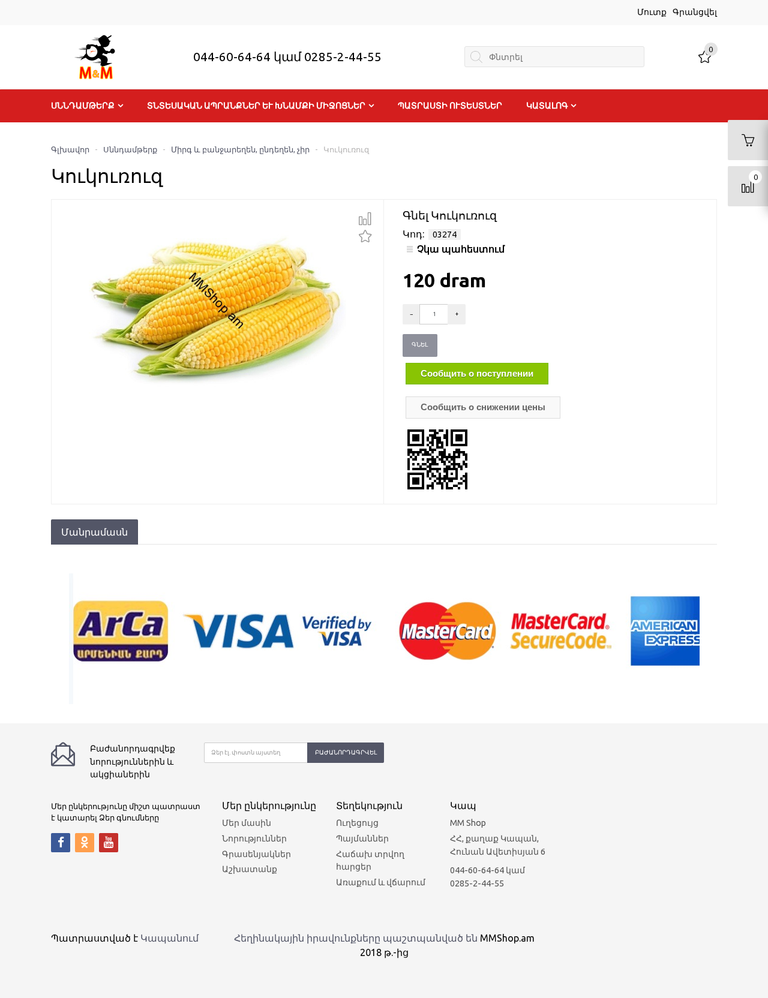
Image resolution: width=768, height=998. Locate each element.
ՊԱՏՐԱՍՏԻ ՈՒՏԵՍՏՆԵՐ (450, 105)
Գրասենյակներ (256, 854)
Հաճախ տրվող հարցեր (370, 860)
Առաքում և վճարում (380, 882)
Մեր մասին (246, 823)
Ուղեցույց (357, 823)
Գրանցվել (695, 12)
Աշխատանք (249, 869)
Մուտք (652, 12)
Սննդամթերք (83, 105)
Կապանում (169, 938)
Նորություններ (254, 838)
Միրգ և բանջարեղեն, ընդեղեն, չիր (240, 149)
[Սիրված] (365, 235)
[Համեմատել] (365, 219)
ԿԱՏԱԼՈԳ (547, 105)
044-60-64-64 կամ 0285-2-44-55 (287, 57)
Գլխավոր (70, 149)
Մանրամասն (94, 532)
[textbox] (554, 56)
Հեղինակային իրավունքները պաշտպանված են (356, 938)
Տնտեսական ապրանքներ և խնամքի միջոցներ (256, 105)
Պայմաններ (362, 838)
